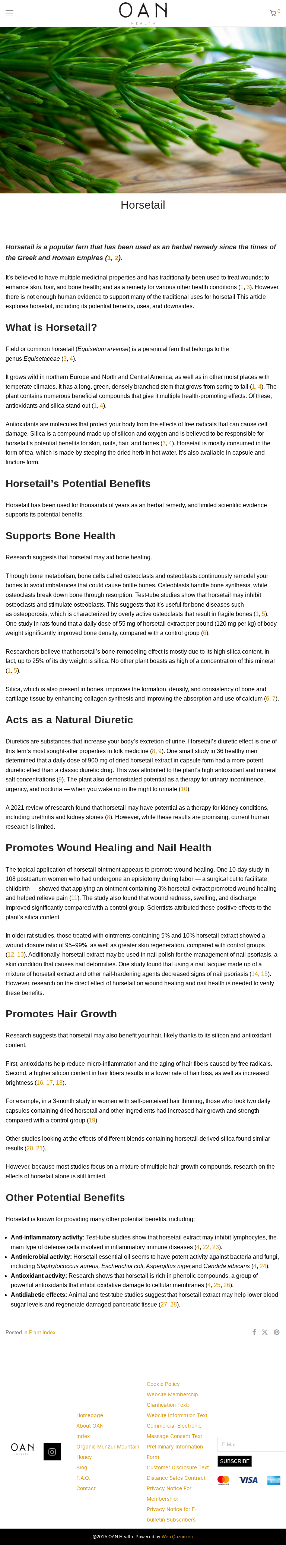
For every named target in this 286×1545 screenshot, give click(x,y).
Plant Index (42, 1332)
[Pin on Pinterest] (277, 1332)
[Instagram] (52, 1451)
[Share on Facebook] (254, 1332)
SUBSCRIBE (235, 1461)
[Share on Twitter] (264, 1332)
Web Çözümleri (177, 1536)
